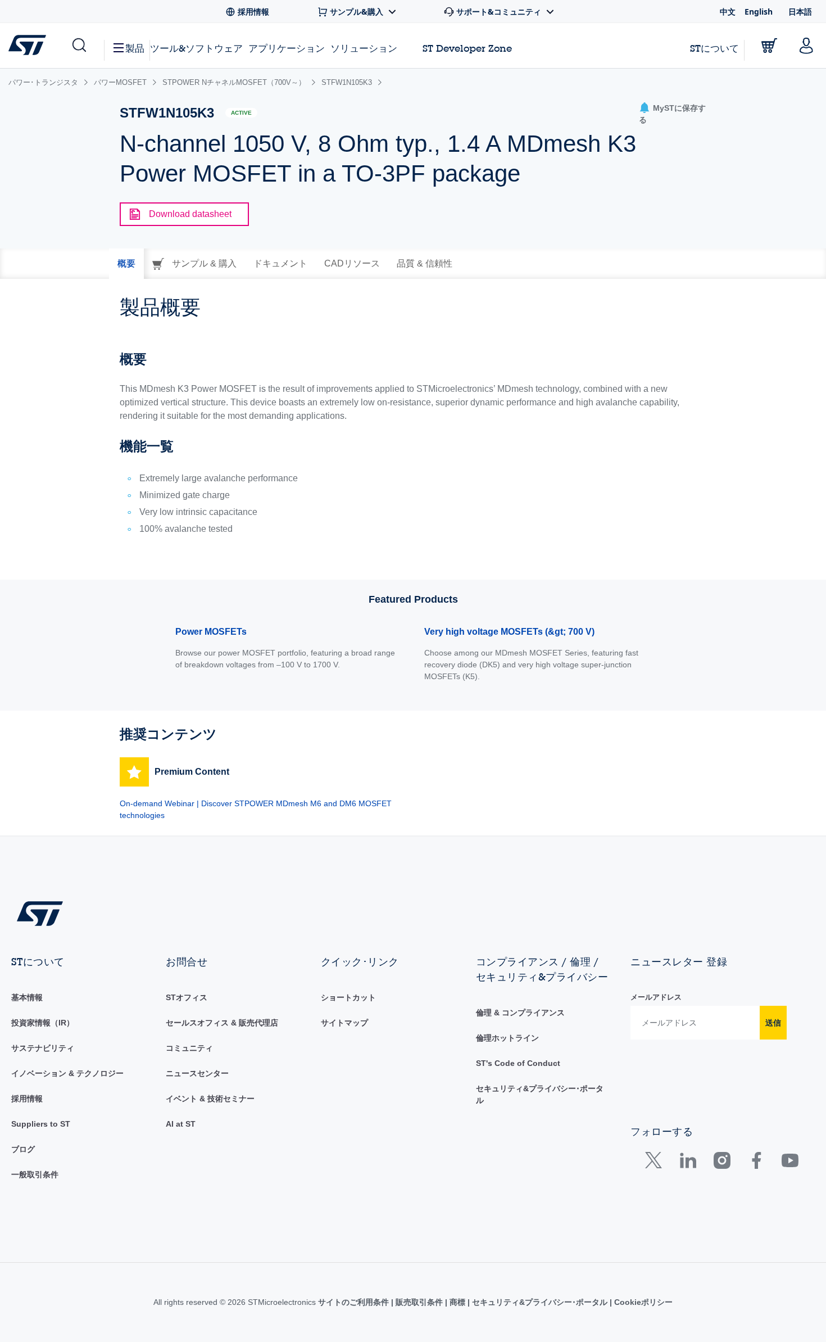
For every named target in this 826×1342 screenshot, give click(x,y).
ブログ (23, 1149)
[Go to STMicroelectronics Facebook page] (756, 1163)
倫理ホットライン (507, 1037)
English (759, 11)
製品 (134, 48)
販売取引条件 (419, 1302)
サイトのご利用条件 (354, 1302)
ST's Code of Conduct (518, 1063)
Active (241, 113)
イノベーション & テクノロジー (67, 1073)
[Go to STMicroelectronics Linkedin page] (687, 1163)
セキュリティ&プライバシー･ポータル (540, 1302)
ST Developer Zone (467, 48)
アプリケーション (286, 48)
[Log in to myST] (806, 45)
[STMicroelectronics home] (29, 45)
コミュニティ (189, 1047)
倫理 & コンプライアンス (520, 1012)
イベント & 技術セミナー (210, 1098)
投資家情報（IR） (42, 1022)
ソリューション (363, 48)
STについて (714, 48)
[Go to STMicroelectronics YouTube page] (789, 1163)
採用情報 (27, 1098)
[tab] (126, 263)
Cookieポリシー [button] (642, 1302)
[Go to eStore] (769, 45)
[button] (78, 46)
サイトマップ (344, 1022)
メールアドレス (656, 997)
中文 (728, 11)
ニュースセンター (197, 1073)
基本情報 (27, 997)
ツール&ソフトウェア (196, 48)
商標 (457, 1302)
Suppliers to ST (40, 1123)
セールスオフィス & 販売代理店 (222, 1022)
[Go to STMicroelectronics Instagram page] (721, 1163)
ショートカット (348, 997)
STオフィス (186, 997)
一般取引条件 (34, 1174)
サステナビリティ (42, 1047)
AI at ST (181, 1123)
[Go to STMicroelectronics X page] (656, 1163)
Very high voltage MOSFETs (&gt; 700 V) (509, 631)
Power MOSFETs (211, 631)
